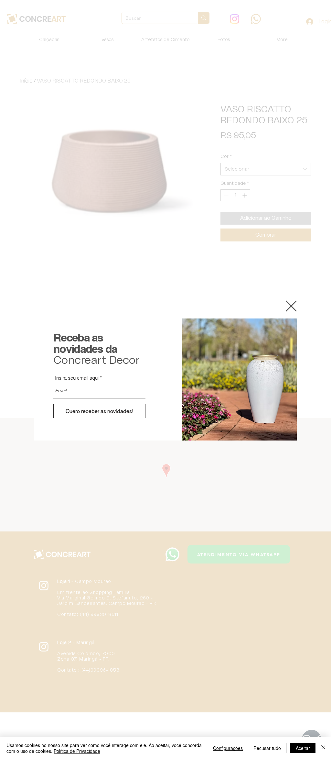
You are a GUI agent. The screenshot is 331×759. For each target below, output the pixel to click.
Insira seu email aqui (77, 377)
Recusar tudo (267, 748)
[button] (291, 306)
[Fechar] (323, 748)
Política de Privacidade (77, 751)
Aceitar (303, 748)
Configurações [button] (228, 748)
